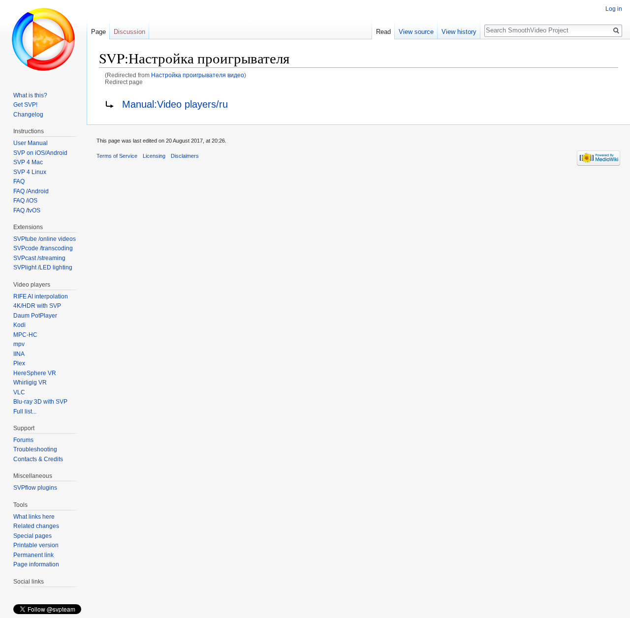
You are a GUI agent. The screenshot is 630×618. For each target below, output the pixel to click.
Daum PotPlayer (35, 315)
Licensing (154, 156)
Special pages (32, 535)
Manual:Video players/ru (175, 104)
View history (458, 31)
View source (416, 31)
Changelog (28, 114)
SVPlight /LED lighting (42, 267)
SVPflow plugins (35, 487)
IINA (19, 354)
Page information (36, 564)
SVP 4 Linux (29, 172)
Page (98, 31)
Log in (613, 8)
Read (383, 31)
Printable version (36, 545)
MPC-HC (25, 334)
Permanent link (33, 555)
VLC (19, 392)
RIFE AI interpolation (40, 296)
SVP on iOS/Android (40, 152)
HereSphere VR (34, 373)
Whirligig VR (30, 382)
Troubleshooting (35, 449)
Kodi (19, 325)
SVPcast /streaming (39, 258)
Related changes (36, 526)
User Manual (30, 143)
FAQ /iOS (25, 200)
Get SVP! (25, 104)
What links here (34, 516)
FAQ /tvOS (26, 210)
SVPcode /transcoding (43, 248)
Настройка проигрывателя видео (197, 75)
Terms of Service (116, 156)
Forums (23, 440)
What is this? (30, 95)
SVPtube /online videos (44, 238)
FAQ (19, 181)
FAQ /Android (31, 191)
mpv (19, 344)
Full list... (24, 411)
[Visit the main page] (43, 39)
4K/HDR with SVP (37, 305)
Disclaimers (185, 156)
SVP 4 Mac (28, 162)
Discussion (129, 31)
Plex (19, 363)
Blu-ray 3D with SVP (40, 401)
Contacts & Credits (38, 459)
